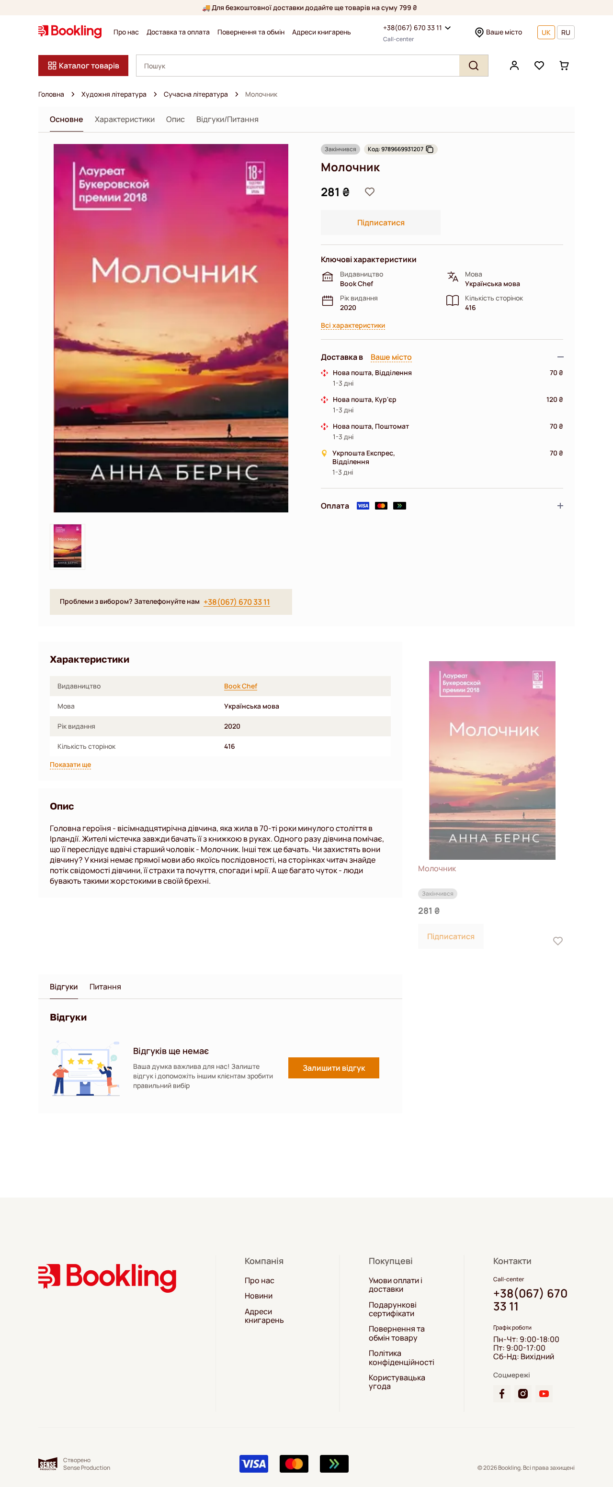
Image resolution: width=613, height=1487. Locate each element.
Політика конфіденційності (401, 1357)
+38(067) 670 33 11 (412, 27)
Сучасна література (196, 94)
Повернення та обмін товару (397, 1333)
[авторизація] (514, 65)
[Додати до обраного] (369, 191)
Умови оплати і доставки (395, 1285)
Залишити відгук (334, 1068)
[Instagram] (523, 1393)
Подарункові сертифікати (393, 1309)
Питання (105, 987)
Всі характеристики (353, 326)
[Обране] (539, 65)
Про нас (126, 32)
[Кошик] (564, 65)
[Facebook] (502, 1393)
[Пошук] (473, 65)
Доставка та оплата (178, 32)
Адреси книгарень (321, 32)
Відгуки (64, 987)
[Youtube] (544, 1393)
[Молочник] (492, 760)
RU (565, 32)
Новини (258, 1295)
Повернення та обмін (250, 32)
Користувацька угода (397, 1382)
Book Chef (240, 686)
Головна (51, 94)
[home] (73, 94)
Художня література (114, 94)
